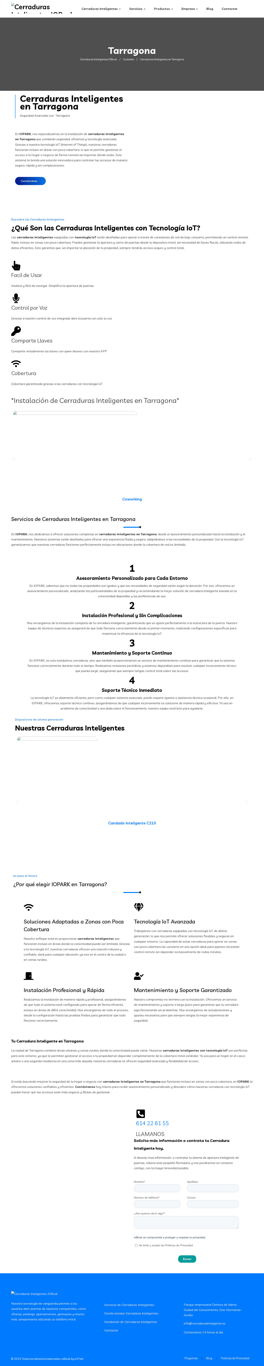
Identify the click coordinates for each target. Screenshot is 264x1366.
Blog (209, 9)
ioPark (79, 1359)
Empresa (188, 9)
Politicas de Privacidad (235, 1358)
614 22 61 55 (152, 1123)
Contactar (230, 9)
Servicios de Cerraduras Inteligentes (129, 1305)
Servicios (135, 9)
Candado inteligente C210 (132, 823)
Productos (162, 9)
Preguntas (191, 1358)
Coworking (132, 499)
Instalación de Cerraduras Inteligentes (130, 1322)
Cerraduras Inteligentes (100, 9)
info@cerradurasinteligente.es (205, 1323)
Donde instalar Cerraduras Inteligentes (131, 1313)
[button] (13, 459)
